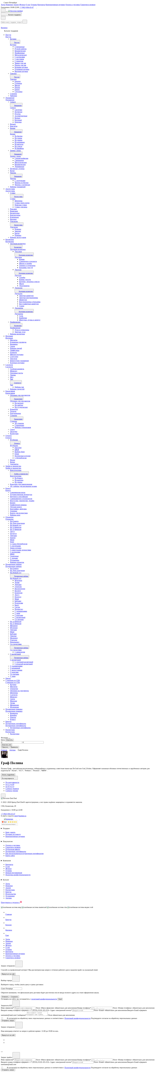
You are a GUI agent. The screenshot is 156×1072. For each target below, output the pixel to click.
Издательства (10, 894)
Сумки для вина (21, 207)
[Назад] (3, 18)
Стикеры (13, 421)
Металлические (21, 55)
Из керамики (20, 142)
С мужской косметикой (24, 664)
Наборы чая (19, 387)
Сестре (17, 607)
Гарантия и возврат (87, 5)
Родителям (19, 603)
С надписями (20, 57)
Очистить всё (6, 745)
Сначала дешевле (12, 789)
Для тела (18, 270)
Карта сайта (10, 856)
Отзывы (34, 5)
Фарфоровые (20, 53)
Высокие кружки (21, 71)
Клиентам (18, 593)
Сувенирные (20, 47)
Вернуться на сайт (8, 1035)
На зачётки (19, 405)
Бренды (8, 721)
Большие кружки (21, 67)
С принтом (19, 61)
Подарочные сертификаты (15, 724)
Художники (10, 896)
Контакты (41, 5)
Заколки (18, 231)
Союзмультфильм (21, 158)
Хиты (3, 5)
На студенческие (21, 407)
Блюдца (18, 81)
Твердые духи (20, 332)
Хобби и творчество (13, 466)
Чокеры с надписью (22, 185)
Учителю (18, 587)
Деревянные (19, 167)
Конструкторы (15, 476)
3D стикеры (19, 423)
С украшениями (21, 611)
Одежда (8, 436)
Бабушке (18, 601)
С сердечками (20, 181)
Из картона (19, 480)
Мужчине (18, 580)
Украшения (9, 98)
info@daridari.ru (20, 816)
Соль (21, 316)
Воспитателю (20, 589)
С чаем (17, 613)
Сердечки (18, 110)
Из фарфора (19, 148)
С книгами (19, 615)
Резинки (18, 229)
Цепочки (18, 122)
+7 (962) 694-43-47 (26, 7)
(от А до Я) (9, 784)
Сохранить (14, 997)
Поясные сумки (21, 205)
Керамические (20, 51)
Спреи (21, 306)
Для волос (14, 227)
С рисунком (19, 59)
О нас (28, 5)
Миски (17, 85)
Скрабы (22, 277)
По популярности (12, 782)
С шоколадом (20, 652)
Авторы (8, 898)
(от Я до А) (9, 787)
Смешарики (19, 160)
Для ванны (19, 308)
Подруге (18, 597)
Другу (17, 595)
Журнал (22, 5)
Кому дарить (10, 832)
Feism (17, 454)
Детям (17, 582)
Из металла (19, 144)
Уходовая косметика (18, 249)
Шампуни (23, 300)
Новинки (9, 5)
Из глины (18, 138)
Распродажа (10, 730)
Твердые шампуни (26, 296)
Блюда (17, 89)
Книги (8, 488)
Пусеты (18, 114)
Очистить (9, 740)
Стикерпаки (19, 425)
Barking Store (20, 452)
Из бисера (18, 136)
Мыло (21, 284)
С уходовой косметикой (24, 662)
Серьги (13, 108)
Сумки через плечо (22, 203)
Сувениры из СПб (12, 680)
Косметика (9, 239)
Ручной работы (20, 49)
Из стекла (18, 146)
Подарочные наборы (13, 564)
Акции (16, 5)
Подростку (19, 609)
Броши (12, 134)
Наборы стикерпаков (23, 427)
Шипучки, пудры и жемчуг (29, 320)
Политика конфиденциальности (17, 875)
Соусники (18, 92)
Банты (17, 233)
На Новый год (15, 578)
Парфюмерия (15, 328)
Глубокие (18, 83)
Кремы (22, 259)
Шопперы (18, 201)
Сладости (9, 365)
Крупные (18, 120)
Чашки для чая (20, 63)
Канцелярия (10, 391)
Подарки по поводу (13, 834)
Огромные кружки (22, 69)
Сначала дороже (11, 791)
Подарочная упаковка (13, 709)
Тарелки (13, 79)
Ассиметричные (21, 116)
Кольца (17, 118)
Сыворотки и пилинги (28, 261)
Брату (17, 605)
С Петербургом (20, 458)
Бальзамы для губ (26, 268)
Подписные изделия (22, 456)
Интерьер (9, 336)
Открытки (9, 517)
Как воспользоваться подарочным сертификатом (24, 853)
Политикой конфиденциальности (78, 1018)
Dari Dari (18, 448)
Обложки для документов (20, 401)
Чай (11, 385)
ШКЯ (17, 450)
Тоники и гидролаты (27, 265)
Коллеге (18, 591)
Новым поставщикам (13, 873)
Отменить (5, 997)
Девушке (18, 585)
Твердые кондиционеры (28, 298)
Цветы (8, 678)
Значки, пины (15, 156)
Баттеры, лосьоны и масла (29, 282)
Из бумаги (19, 478)
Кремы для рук (25, 279)
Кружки (13, 45)
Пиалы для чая (20, 65)
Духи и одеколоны (22, 330)
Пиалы (17, 87)
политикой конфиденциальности (44, 999)
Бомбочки (23, 318)
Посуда (8, 35)
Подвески (18, 112)
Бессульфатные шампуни (29, 304)
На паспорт (19, 403)
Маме (17, 599)
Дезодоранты (24, 286)
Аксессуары (10, 189)
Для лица (18, 251)
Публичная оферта (12, 849)
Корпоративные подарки (55, 5)
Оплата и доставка (72, 5)
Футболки (14, 446)
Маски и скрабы (25, 263)
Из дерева (18, 140)
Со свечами (19, 619)
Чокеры (13, 179)
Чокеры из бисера (21, 183)
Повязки (18, 235)
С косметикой (20, 617)
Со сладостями (16, 650)
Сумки (12, 199)
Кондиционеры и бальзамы (29, 302)
